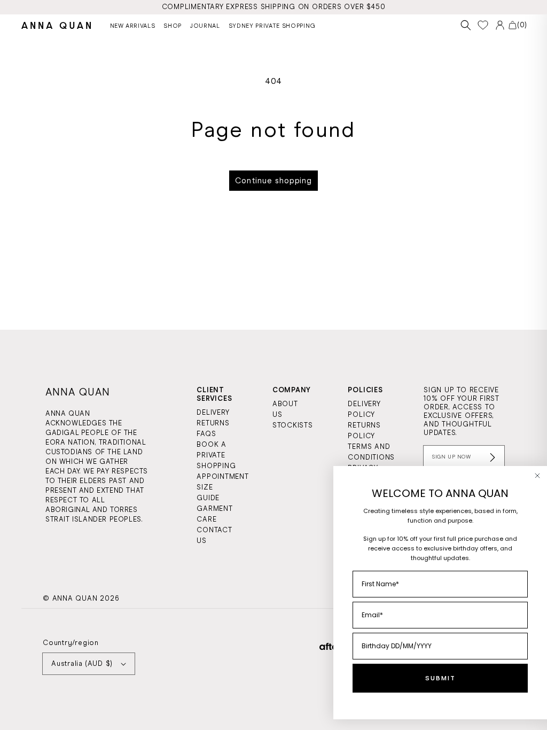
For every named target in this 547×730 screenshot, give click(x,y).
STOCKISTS (292, 425)
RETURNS (213, 423)
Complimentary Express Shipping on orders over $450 (274, 7)
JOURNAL (205, 25)
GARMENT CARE (214, 513)
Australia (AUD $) (82, 663)
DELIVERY (213, 412)
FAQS (206, 434)
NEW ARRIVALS (132, 25)
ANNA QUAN (75, 598)
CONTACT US (214, 535)
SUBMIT (440, 678)
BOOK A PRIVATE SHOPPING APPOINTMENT (223, 460)
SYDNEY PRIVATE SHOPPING (272, 25)
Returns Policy (364, 430)
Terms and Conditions (371, 451)
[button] (465, 25)
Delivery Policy (364, 409)
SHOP (172, 25)
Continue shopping (273, 180)
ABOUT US (285, 409)
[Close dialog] (537, 475)
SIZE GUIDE (208, 492)
